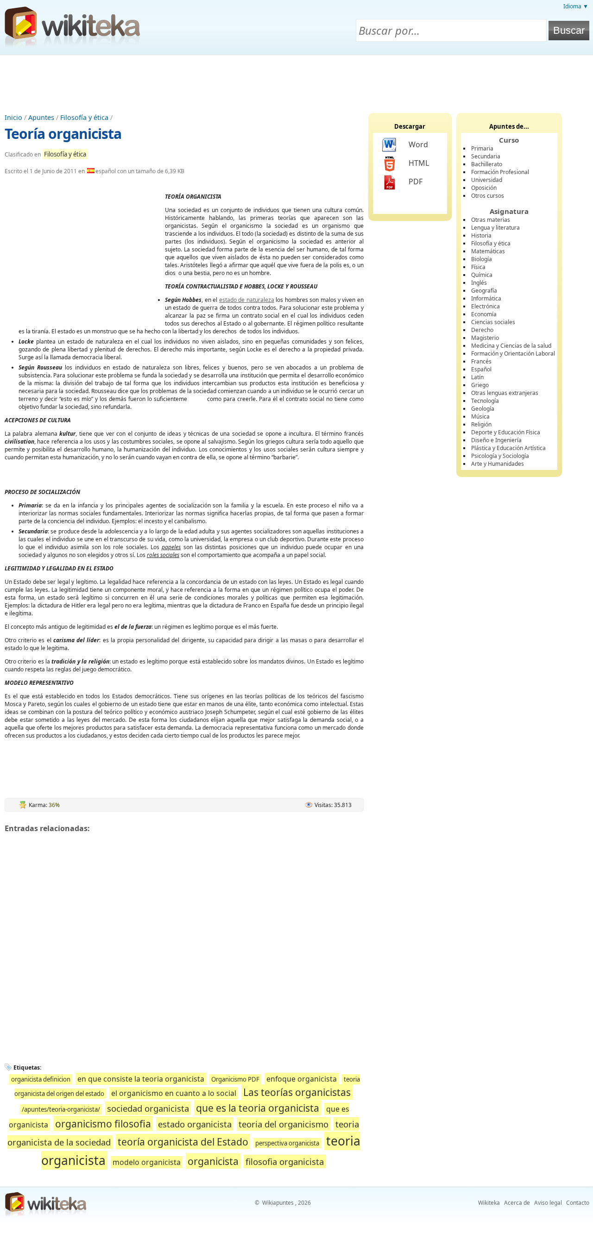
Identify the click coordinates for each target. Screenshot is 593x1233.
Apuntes (41, 117)
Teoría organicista (63, 133)
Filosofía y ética (84, 117)
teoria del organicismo (283, 1124)
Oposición (484, 188)
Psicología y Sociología (500, 456)
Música (480, 416)
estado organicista (195, 1124)
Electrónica (485, 306)
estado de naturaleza (246, 300)
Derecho (482, 330)
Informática (486, 298)
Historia (481, 235)
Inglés (479, 283)
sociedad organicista (148, 1108)
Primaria (482, 148)
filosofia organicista (285, 1161)
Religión (481, 424)
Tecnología (485, 401)
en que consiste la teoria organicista (140, 1079)
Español (481, 369)
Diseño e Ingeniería (496, 440)
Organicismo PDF (235, 1079)
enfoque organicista (301, 1079)
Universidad (486, 180)
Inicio (13, 117)
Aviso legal (548, 1203)
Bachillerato (486, 164)
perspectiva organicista (287, 1143)
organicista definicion (40, 1079)
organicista (213, 1161)
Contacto (577, 1203)
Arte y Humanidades (497, 464)
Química (481, 275)
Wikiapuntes (278, 1203)
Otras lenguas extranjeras (504, 393)
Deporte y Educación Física (505, 432)
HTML (419, 163)
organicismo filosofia (103, 1123)
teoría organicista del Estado (183, 1141)
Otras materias (490, 220)
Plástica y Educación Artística (508, 448)
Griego (480, 385)
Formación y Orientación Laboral (513, 353)
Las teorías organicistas (297, 1092)
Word (418, 144)
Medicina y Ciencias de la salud (511, 346)
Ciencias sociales (493, 322)
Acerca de (517, 1203)
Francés (481, 361)
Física (478, 267)
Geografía (484, 290)
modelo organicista (147, 1162)
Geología (482, 409)
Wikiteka (489, 1203)
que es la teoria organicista (257, 1107)
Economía (484, 314)
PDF (416, 181)
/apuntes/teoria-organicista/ (61, 1109)
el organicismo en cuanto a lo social (173, 1093)
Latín (477, 377)
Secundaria (485, 156)
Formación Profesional (500, 172)
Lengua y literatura (495, 228)
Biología (481, 259)
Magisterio (485, 338)
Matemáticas (488, 251)
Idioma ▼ (575, 6)
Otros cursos (487, 196)
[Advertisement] (296, 80)
